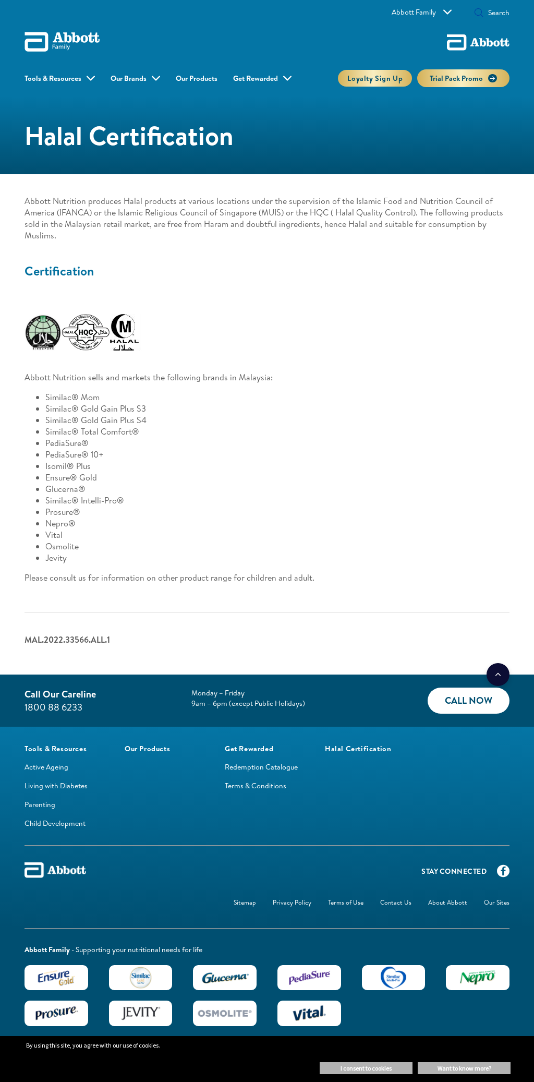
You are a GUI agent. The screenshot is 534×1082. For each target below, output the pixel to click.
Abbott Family (414, 12)
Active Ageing (46, 767)
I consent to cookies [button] (366, 1068)
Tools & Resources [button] (53, 78)
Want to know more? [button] (464, 1068)
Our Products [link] (196, 78)
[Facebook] (503, 873)
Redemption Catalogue (261, 767)
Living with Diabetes (56, 785)
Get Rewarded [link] (255, 78)
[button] (479, 13)
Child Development (55, 823)
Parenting (40, 804)
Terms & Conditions (255, 785)
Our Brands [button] (129, 78)
